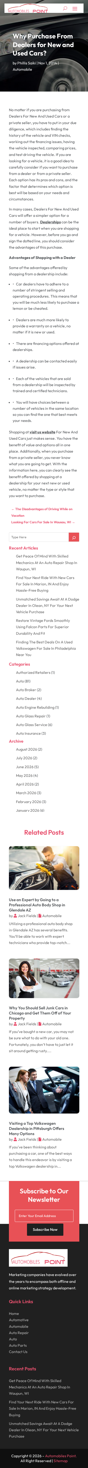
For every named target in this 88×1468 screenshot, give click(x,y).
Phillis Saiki (26, 63)
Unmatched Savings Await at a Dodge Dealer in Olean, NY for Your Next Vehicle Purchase (47, 605)
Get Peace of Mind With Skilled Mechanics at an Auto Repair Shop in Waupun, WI (46, 562)
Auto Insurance (28, 733)
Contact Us (18, 1351)
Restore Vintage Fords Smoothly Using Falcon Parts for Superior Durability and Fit (43, 626)
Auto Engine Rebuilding (35, 707)
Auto (20, 681)
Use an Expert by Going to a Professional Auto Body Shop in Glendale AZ (37, 904)
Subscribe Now (45, 1229)
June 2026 (25, 766)
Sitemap (61, 1460)
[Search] (74, 537)
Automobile (22, 69)
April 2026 (25, 784)
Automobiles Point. (61, 1455)
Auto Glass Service (31, 724)
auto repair (19, 1332)
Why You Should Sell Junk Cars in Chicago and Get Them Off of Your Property (40, 1013)
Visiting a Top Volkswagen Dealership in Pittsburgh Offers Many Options (36, 1128)
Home (14, 1313)
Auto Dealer (26, 698)
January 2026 (27, 810)
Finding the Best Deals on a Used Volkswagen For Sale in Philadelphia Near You (46, 648)
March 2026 (26, 792)
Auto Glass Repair (31, 716)
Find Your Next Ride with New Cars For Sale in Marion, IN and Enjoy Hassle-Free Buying (45, 584)
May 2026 (24, 775)
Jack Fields (27, 915)
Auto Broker (26, 689)
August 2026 (26, 749)
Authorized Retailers (33, 672)
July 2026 (24, 758)
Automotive (19, 1319)
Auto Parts (18, 1345)
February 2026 (28, 801)
